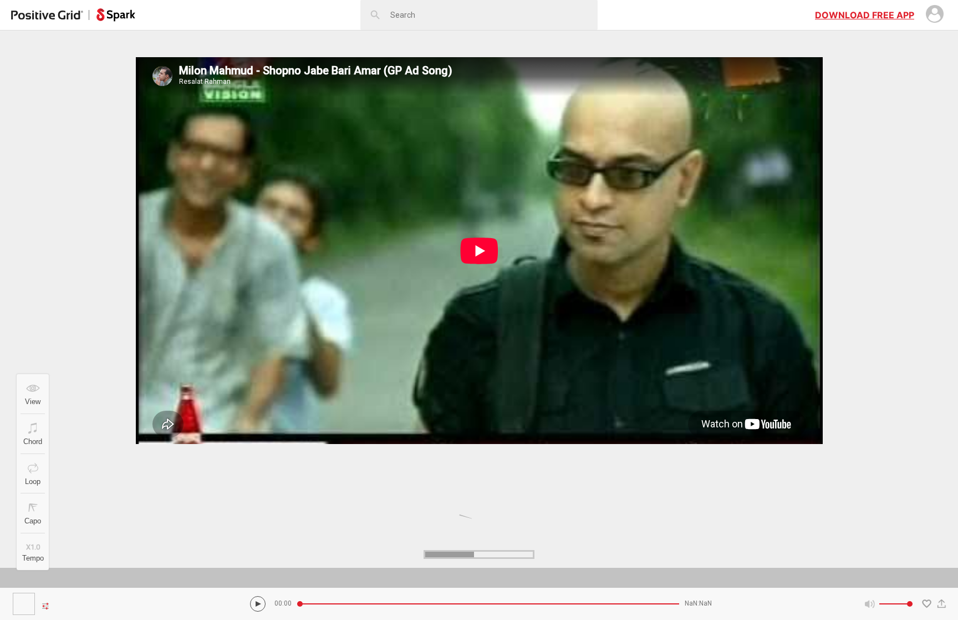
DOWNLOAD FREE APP (864, 15)
